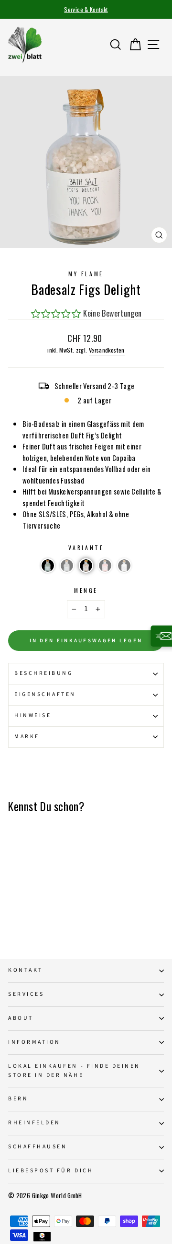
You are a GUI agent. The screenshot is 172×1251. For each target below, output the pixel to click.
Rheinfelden (34, 1123)
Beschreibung (43, 673)
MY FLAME (85, 274)
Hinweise (32, 715)
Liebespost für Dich (50, 1171)
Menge (86, 590)
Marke (27, 736)
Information (34, 1042)
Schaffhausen (37, 1147)
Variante (86, 547)
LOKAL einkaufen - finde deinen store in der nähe (74, 1070)
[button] (48, 565)
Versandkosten (107, 349)
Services (26, 994)
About (20, 1018)
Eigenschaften (45, 694)
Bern (18, 1099)
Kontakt (25, 970)
